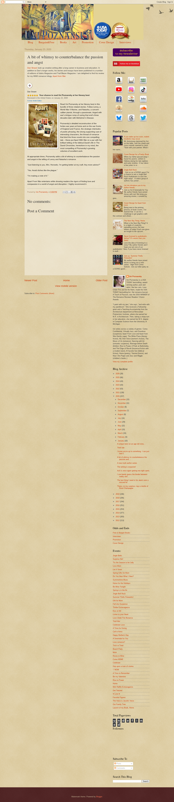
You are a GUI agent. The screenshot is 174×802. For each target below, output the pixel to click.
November (122, 403)
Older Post (101, 280)
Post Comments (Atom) (44, 293)
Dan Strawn (32, 68)
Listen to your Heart (120, 614)
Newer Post (30, 280)
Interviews (125, 42)
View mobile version (66, 286)
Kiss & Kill (117, 611)
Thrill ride (120, 448)
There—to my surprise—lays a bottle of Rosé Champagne (132, 487)
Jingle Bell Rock (130, 170)
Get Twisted (117, 690)
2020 (118, 396)
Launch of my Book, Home (123, 708)
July (120, 418)
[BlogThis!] (66, 192)
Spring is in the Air (120, 590)
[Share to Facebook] (71, 192)
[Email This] (64, 192)
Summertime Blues (120, 580)
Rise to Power (118, 680)
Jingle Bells (117, 556)
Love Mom (117, 566)
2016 (118, 505)
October (121, 407)
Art (74, 42)
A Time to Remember (121, 673)
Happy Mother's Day (121, 635)
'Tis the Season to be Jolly (123, 563)
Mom (115, 652)
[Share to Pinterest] (74, 192)
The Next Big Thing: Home (134, 221)
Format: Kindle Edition (34, 101)
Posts (118, 764)
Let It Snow (117, 569)
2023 (118, 385)
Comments (120, 768)
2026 (118, 374)
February (121, 437)
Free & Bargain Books (121, 533)
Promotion (88, 42)
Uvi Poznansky (135, 276)
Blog (30, 42)
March (120, 433)
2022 (118, 389)
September (122, 411)
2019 (118, 494)
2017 (118, 502)
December (122, 399)
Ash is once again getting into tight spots (133, 471)
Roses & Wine (118, 656)
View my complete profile (123, 362)
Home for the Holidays (121, 583)
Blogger (99, 797)
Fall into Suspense (120, 604)
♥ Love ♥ (116, 694)
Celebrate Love (119, 625)
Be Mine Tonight (119, 587)
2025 (118, 377)
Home (66, 280)
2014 (118, 513)
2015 (118, 509)
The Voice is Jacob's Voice (123, 701)
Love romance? (119, 642)
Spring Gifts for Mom (121, 573)
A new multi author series (127, 463)
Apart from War (59, 76)
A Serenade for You (120, 639)
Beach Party (118, 649)
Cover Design (106, 42)
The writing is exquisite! (126, 467)
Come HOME (118, 659)
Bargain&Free (46, 42)
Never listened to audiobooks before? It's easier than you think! (135, 238)
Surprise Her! (118, 559)
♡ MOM (116, 670)
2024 (118, 381)
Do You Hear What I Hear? (123, 576)
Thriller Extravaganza (121, 607)
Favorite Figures (119, 697)
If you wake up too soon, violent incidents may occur (136, 138)
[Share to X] (69, 192)
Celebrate (116, 663)
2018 (118, 498)
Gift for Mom (118, 601)
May (120, 426)
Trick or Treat (118, 645)
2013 (118, 517)
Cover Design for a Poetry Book (136, 154)
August (121, 414)
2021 (118, 392)
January (121, 441)
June (120, 422)
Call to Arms (117, 632)
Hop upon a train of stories (123, 666)
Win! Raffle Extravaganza (123, 687)
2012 (118, 520)
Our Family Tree (119, 704)
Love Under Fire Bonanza (123, 618)
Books (63, 42)
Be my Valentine (119, 677)
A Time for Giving (120, 628)
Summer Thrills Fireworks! (123, 597)
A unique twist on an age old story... (131, 444)
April (120, 429)
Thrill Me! (116, 621)
